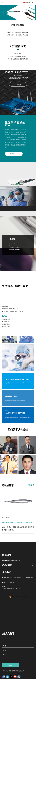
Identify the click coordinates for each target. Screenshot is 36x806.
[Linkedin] (7, 676)
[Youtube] (15, 676)
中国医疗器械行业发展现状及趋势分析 (17, 522)
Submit (10, 665)
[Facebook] (3, 676)
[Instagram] (18, 676)
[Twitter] (11, 676)
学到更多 (18, 84)
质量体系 (13, 154)
